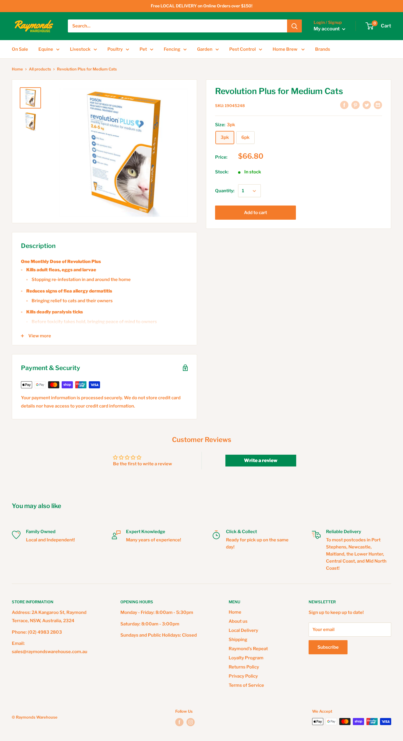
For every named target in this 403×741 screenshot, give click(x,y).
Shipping (238, 639)
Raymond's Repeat (248, 648)
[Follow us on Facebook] (179, 722)
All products (40, 69)
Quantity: (225, 191)
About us (238, 621)
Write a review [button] (260, 460)
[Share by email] (378, 105)
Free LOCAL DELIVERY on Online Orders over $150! (202, 5)
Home (17, 69)
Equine (45, 49)
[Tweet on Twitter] (367, 105)
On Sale (20, 49)
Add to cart (255, 213)
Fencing (172, 49)
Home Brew (285, 49)
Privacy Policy (243, 676)
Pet (143, 49)
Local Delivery (243, 630)
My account (327, 29)
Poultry (115, 49)
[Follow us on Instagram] (190, 722)
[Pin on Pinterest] (355, 105)
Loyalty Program (246, 658)
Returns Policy (244, 667)
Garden (204, 49)
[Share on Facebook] (344, 105)
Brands (322, 49)
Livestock (80, 49)
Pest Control (242, 49)
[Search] (294, 25)
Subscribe (328, 647)
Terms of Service (246, 685)
